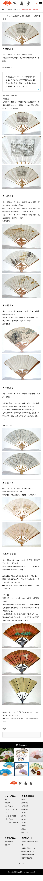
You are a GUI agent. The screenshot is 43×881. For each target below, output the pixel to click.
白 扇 (23, 819)
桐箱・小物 (24, 832)
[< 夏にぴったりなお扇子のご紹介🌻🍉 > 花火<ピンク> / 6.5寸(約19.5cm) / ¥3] (36, 755)
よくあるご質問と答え (13, 822)
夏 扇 (23, 812)
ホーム (7, 799)
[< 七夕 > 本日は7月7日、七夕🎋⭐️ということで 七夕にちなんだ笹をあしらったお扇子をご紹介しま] (21, 769)
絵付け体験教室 (11, 816)
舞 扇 (23, 816)
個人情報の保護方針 (27, 854)
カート (7, 848)
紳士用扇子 (24, 803)
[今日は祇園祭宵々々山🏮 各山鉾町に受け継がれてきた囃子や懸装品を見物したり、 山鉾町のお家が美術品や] (7, 769)
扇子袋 (23, 826)
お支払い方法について (28, 848)
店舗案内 (7, 803)
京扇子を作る (9, 806)
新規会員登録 (9, 841)
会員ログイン (9, 845)
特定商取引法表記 (26, 858)
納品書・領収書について (29, 851)
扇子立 (23, 829)
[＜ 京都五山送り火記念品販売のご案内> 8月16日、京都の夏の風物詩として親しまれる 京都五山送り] (21, 755)
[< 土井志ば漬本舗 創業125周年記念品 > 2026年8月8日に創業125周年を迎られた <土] (7, 755)
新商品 (23, 799)
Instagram (22, 745)
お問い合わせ (9, 819)
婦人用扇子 (24, 806)
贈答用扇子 (24, 809)
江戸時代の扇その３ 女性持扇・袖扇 (23, 718)
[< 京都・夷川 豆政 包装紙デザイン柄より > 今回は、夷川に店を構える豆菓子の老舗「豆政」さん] (36, 769)
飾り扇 (23, 822)
